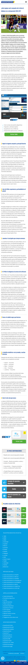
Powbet (5, 549)
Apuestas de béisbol (8, 644)
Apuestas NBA (6, 638)
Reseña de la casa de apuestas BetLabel (14, 458)
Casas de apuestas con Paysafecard (12, 580)
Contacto (22, 653)
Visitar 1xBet (14, 134)
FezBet (5, 561)
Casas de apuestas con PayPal (10, 574)
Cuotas (5, 600)
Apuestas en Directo (8, 607)
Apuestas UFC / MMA (8, 642)
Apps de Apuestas (7, 602)
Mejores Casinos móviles (9, 613)
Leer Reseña (16, 435)
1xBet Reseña (6, 116)
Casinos (12, 662)
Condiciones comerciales (13, 653)
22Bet (4, 538)
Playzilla (5, 551)
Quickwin (5, 547)
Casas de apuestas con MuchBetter (12, 582)
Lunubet (5, 555)
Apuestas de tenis (7, 636)
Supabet (5, 543)
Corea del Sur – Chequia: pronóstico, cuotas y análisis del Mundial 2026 (13, 467)
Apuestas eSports (7, 635)
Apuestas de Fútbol (8, 625)
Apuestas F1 (6, 633)
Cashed (5, 564)
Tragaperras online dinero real (10, 617)
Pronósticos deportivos (9, 598)
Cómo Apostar (6, 609)
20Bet (4, 540)
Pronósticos (19, 662)
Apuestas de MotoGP (8, 627)
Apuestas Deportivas (8, 605)
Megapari (5, 553)
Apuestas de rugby (7, 646)
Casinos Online (7, 611)
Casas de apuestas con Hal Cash (11, 588)
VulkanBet (5, 563)
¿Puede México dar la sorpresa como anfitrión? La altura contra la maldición (13, 472)
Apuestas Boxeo (7, 631)
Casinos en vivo (7, 615)
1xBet (4, 536)
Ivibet (4, 557)
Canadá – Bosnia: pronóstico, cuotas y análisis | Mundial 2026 (13, 462)
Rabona (5, 545)
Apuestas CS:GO (7, 640)
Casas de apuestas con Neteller (11, 578)
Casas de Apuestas (8, 596)
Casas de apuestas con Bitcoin (10, 576)
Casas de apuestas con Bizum (10, 584)
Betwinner (5, 566)
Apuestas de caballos (8, 629)
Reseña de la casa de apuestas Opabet (14, 455)
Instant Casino (6, 559)
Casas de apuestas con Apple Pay (11, 586)
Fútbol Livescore (7, 604)
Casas (2, 662)
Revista (25, 662)
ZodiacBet (5, 541)
